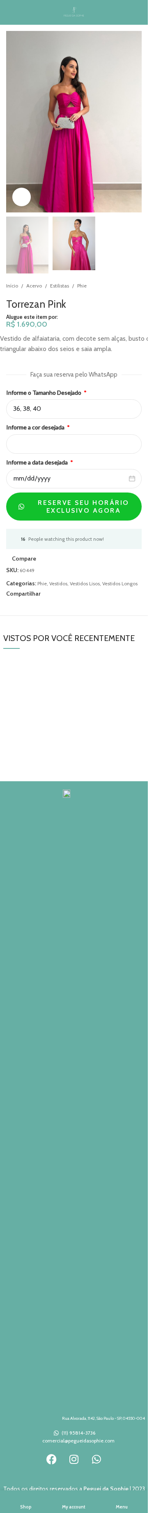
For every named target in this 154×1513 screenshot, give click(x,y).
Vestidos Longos (120, 583)
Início (12, 286)
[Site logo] (74, 12)
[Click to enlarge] (21, 197)
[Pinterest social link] (65, 593)
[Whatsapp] (96, 1459)
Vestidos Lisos (85, 583)
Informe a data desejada (37, 462)
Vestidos (58, 583)
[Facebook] (51, 1459)
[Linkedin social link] (75, 593)
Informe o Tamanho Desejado (44, 392)
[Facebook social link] (46, 593)
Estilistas (59, 286)
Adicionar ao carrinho (37, 375)
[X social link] (55, 593)
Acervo (34, 286)
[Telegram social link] (85, 593)
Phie (82, 286)
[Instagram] (74, 1459)
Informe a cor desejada (36, 427)
